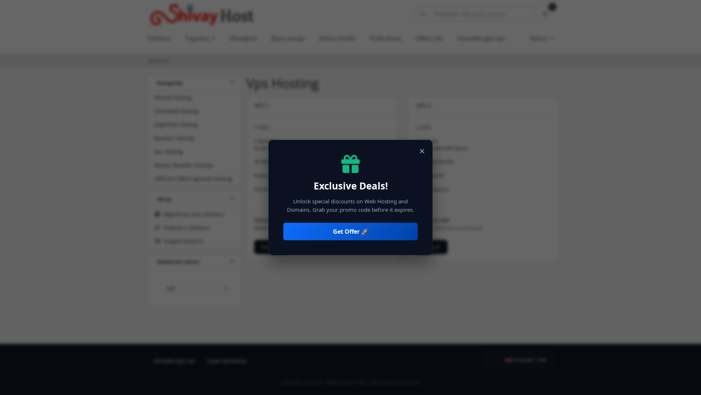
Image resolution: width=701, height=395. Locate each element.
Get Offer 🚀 (350, 231)
